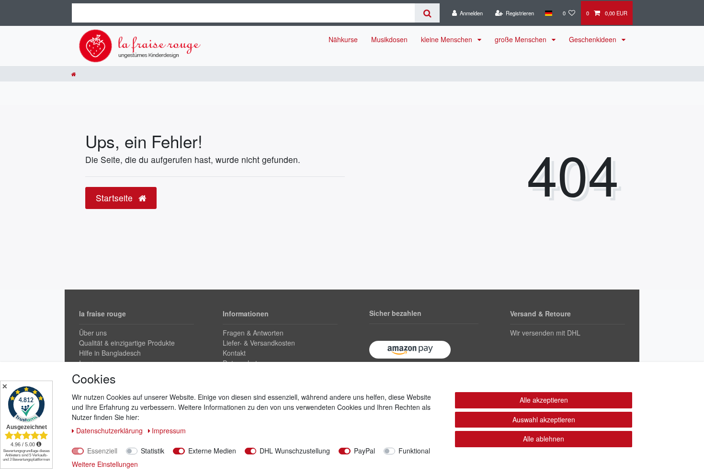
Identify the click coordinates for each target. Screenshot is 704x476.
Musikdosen (389, 39)
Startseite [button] (115, 198)
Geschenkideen (593, 39)
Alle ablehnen (543, 438)
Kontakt (234, 353)
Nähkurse (343, 39)
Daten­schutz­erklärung (110, 430)
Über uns (93, 332)
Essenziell (102, 450)
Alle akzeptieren (544, 400)
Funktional (414, 450)
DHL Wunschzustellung (295, 450)
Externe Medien (212, 450)
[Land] (548, 13)
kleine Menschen (447, 39)
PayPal (364, 450)
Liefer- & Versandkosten (259, 343)
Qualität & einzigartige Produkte (127, 343)
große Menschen (521, 39)
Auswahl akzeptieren (543, 419)
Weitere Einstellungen (105, 464)
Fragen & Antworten (253, 332)
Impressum (169, 430)
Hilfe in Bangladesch (110, 353)
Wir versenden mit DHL (545, 332)
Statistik (152, 450)
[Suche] (427, 13)
